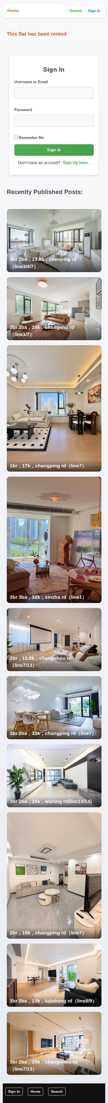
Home (13, 10)
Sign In (94, 11)
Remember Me (31, 137)
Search (76, 11)
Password (23, 110)
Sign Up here (75, 163)
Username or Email (31, 82)
